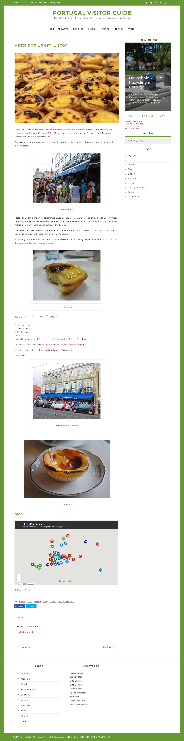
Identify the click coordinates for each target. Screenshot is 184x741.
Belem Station (48, 344)
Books (133, 116)
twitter (32, 606)
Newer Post (25, 647)
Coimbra (25, 695)
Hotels (163, 116)
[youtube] (165, 3)
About (23, 3)
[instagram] (151, 3)
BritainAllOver (76, 681)
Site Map (42, 3)
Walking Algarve (132, 128)
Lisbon (92, 29)
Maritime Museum (38, 133)
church (25, 716)
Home (15, 3)
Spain (131, 192)
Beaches (78, 29)
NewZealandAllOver (79, 704)
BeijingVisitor (76, 677)
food (45, 601)
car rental (134, 196)
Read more (20, 356)
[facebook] (147, 3)
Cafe (29, 601)
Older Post (107, 647)
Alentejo (25, 679)
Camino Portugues (134, 124)
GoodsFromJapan (78, 693)
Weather (25, 705)
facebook (20, 606)
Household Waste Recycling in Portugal (145, 82)
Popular (148, 116)
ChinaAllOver (76, 689)
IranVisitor (74, 697)
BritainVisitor (75, 685)
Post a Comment (25, 632)
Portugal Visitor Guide (92, 12)
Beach (24, 684)
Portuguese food (66, 601)
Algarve (63, 29)
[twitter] (161, 3)
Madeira (132, 178)
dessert (37, 601)
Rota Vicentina (132, 126)
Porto (106, 29)
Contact (33, 3)
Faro (130, 169)
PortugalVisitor (77, 673)
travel (119, 29)
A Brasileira (50, 350)
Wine (131, 29)
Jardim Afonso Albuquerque (73, 344)
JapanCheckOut (77, 701)
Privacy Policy (54, 3)
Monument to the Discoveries (83, 133)
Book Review (28, 689)
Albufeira (26, 673)
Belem (22, 601)
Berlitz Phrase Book (134, 121)
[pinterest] (156, 3)
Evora (131, 164)
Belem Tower (54, 133)
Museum (25, 700)
